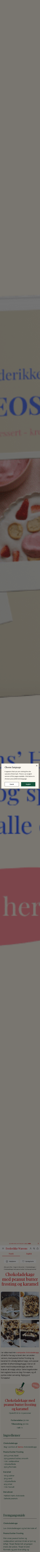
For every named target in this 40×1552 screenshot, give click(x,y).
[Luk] (37, 765)
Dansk (12, 784)
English (28, 784)
